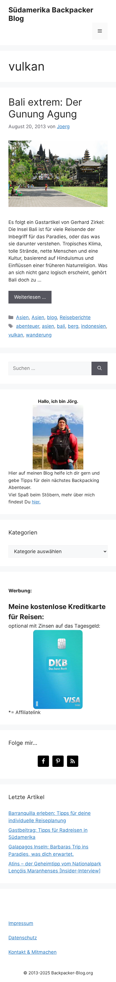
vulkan (15, 335)
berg (73, 326)
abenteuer (27, 326)
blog (52, 317)
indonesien (93, 326)
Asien (22, 317)
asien (48, 326)
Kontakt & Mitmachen (32, 952)
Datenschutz (22, 937)
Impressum (20, 923)
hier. (36, 502)
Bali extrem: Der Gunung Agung (45, 108)
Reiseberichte (75, 317)
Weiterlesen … (30, 297)
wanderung (39, 335)
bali (61, 326)
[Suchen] (100, 368)
